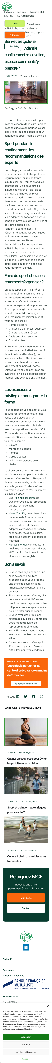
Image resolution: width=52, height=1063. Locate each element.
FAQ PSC (8, 15)
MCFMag (14, 46)
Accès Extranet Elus (13, 975)
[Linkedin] (26, 947)
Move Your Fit (17, 513)
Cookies (24, 1059)
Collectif (7, 959)
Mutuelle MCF (37, 12)
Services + (22, 12)
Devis (15, 23)
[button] (47, 1006)
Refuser (26, 1044)
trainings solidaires (24, 497)
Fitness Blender (18, 544)
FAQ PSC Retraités (25, 15)
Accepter (26, 1037)
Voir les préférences (26, 1052)
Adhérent (15, 35)
